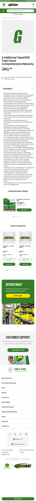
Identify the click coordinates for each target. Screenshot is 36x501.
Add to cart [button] (24, 210)
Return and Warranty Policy (27, 450)
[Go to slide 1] (13, 216)
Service (4, 392)
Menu (4, 11)
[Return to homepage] (10, 6)
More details (9, 259)
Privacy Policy (5, 452)
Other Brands (6, 402)
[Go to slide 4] (20, 216)
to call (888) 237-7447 (18, 1)
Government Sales (7, 407)
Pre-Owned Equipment (9, 383)
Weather (18, 439)
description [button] (7, 89)
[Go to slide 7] (20, 270)
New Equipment (7, 378)
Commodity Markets (19, 444)
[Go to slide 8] (22, 270)
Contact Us (5, 426)
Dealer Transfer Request (9, 411)
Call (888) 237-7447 (18, 350)
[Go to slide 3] (18, 216)
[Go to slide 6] (18, 270)
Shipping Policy (6, 454)
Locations (5, 421)
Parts (3, 387)
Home (4, 17)
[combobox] (20, 10)
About (3, 416)
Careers (22, 452)
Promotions (5, 397)
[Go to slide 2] (9, 270)
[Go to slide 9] (24, 270)
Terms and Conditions (7, 450)
